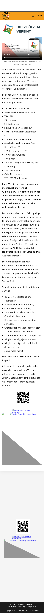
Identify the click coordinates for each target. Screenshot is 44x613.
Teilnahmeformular (12, 195)
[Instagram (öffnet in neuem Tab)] (19, 6)
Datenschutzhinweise (25, 604)
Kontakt (12, 604)
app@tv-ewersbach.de (29, 199)
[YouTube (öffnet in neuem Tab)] (29, 6)
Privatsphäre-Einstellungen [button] (17, 607)
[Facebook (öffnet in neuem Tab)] (15, 6)
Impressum (32, 607)
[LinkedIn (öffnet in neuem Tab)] (24, 6)
